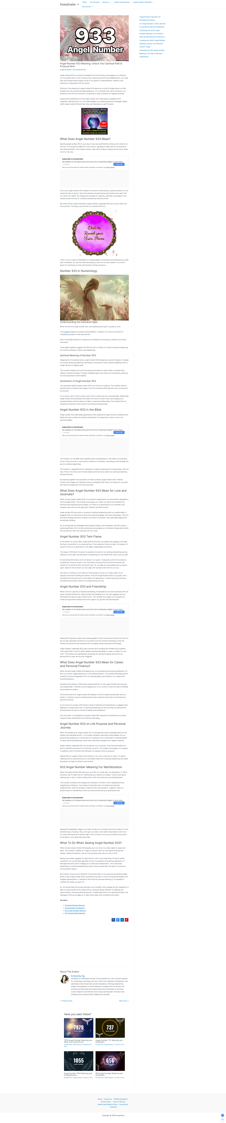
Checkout (113, 1107)
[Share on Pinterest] (126, 921)
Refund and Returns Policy (108, 1104)
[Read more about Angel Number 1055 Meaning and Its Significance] (78, 1061)
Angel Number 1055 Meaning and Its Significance (78, 1074)
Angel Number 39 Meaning (75, 908)
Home (100, 1099)
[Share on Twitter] (118, 921)
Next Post (124, 1001)
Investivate (68, 4)
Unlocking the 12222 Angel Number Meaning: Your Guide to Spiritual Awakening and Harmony (152, 33)
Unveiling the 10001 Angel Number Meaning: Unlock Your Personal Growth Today (152, 43)
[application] (110, 2)
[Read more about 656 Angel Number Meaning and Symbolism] (110, 1061)
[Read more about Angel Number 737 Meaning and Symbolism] (110, 1028)
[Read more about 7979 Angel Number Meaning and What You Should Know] (78, 1028)
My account (123, 1104)
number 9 (67, 332)
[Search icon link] (78, 5)
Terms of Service (119, 1102)
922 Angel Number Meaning (75, 911)
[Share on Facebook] (113, 921)
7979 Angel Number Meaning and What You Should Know (78, 1041)
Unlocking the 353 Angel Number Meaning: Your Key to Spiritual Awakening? (151, 53)
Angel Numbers (66, 70)
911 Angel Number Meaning (75, 913)
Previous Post (66, 1001)
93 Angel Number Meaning (75, 905)
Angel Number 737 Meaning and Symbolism (109, 1041)
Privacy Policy (106, 1102)
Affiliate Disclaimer (121, 1099)
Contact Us (108, 1099)
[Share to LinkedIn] (122, 921)
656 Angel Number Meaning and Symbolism (109, 1074)
